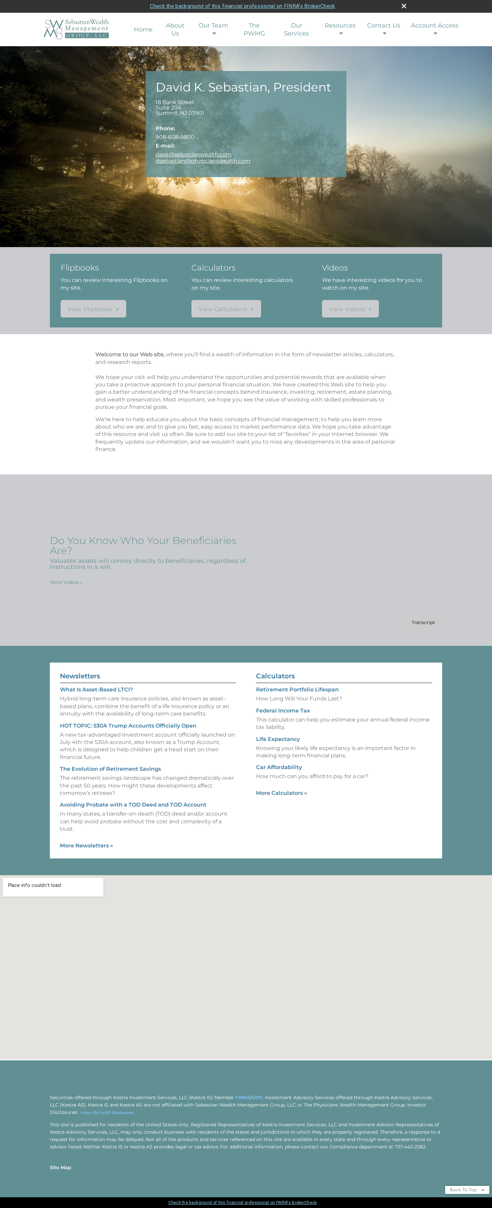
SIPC (257, 1097)
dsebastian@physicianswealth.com (203, 161)
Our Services (296, 29)
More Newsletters (86, 845)
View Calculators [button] (222, 309)
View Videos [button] (347, 309)
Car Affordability (279, 767)
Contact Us (383, 25)
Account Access (435, 25)
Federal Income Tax (283, 710)
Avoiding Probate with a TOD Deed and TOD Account (133, 805)
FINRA (242, 1097)
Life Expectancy (278, 739)
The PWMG (254, 29)
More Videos (66, 582)
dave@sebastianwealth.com (194, 154)
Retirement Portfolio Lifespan (297, 689)
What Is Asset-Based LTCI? (96, 689)
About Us (175, 29)
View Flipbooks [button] (90, 309)
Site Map (60, 1167)
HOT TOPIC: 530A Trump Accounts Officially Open (128, 726)
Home (143, 29)
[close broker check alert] (404, 6)
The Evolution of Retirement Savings (110, 769)
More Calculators (281, 793)
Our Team (213, 25)
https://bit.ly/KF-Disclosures (107, 1112)
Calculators (275, 676)
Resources (340, 25)
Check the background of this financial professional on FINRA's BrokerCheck (242, 6)
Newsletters (80, 676)
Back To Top (464, 1189)
